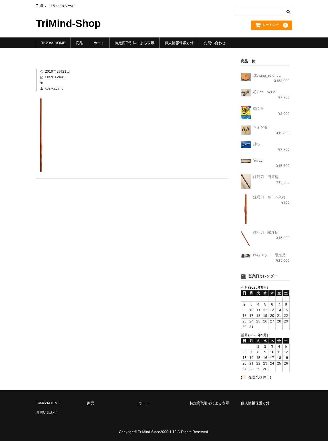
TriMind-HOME (53, 43)
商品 (79, 43)
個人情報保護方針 (179, 43)
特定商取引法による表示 (134, 43)
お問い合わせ (214, 43)
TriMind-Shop (68, 23)
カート (99, 43)
